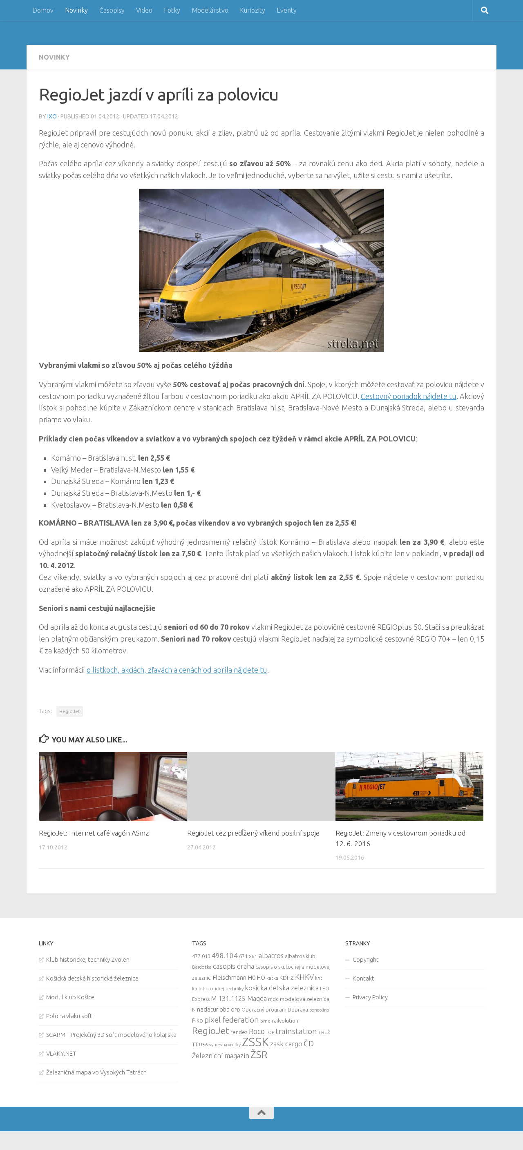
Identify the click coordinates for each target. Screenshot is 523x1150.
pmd (265, 1020)
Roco (257, 1031)
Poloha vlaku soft (69, 1015)
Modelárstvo (210, 10)
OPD (235, 1009)
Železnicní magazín (220, 1055)
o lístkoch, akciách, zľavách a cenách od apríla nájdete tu (177, 670)
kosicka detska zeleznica (282, 988)
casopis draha (233, 966)
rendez (239, 1032)
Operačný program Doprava (274, 1009)
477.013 (201, 956)
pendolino (319, 1009)
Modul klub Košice (70, 997)
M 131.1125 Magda (239, 998)
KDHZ (286, 977)
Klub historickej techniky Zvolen (88, 959)
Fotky (172, 10)
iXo (52, 116)
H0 (252, 977)
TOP (270, 1032)
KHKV (304, 977)
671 (243, 956)
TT (195, 1044)
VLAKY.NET (61, 1053)
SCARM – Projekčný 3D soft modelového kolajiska (111, 1034)
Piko (197, 1020)
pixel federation (231, 1019)
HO (261, 977)
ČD (309, 1043)
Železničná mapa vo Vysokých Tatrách (96, 1072)
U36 (203, 1044)
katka (272, 978)
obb (224, 1009)
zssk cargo (286, 1043)
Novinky (76, 10)
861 (253, 956)
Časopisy (112, 10)
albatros (271, 955)
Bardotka (202, 967)
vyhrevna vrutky (225, 1044)
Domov (43, 10)
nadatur (207, 1009)
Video (144, 10)
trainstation (296, 1031)
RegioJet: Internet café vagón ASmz (94, 833)
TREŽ (324, 1032)
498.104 (225, 955)
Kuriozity (252, 10)
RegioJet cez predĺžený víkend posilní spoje (253, 833)
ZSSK (255, 1042)
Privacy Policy (370, 997)
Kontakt (363, 978)
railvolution (285, 1020)
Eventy (287, 10)
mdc (273, 999)
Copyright (366, 959)
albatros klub (300, 956)
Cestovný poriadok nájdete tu (408, 396)
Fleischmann (229, 977)
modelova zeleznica (304, 999)
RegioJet (69, 711)
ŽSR (259, 1054)
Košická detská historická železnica (92, 978)
